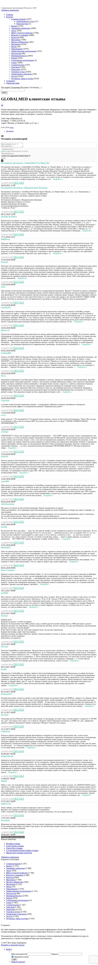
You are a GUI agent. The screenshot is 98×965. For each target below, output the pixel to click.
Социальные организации (22, 60)
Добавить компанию (10, 10)
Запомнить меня (21, 957)
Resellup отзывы (13, 844)
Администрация (18, 19)
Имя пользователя (19, 954)
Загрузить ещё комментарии (13, 837)
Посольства (16, 53)
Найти (4, 93)
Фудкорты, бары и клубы (22, 78)
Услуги (14, 76)
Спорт (14, 62)
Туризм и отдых (18, 72)
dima (12, 127)
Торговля (15, 67)
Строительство (17, 65)
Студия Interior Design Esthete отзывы (22, 850)
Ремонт (14, 58)
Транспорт (15, 69)
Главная (9, 14)
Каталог (9, 17)
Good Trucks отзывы (15, 846)
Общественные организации (23, 51)
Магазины (15, 40)
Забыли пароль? (18, 962)
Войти (9, 949)
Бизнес (14, 26)
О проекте (10, 81)
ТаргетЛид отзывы (14, 848)
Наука (13, 46)
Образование (17, 49)
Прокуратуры (22, 24)
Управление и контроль (21, 74)
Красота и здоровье (19, 35)
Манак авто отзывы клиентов (19, 853)
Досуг (13, 30)
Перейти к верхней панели (12, 945)
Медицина (15, 44)
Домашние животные (20, 28)
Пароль (55, 954)
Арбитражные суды (24, 21)
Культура (15, 37)
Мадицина (10, 131)
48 (2, 105)
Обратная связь (12, 83)
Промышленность (19, 56)
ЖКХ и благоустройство (22, 33)
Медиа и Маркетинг (20, 42)
